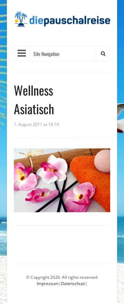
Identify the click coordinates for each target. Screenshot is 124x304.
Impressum (48, 283)
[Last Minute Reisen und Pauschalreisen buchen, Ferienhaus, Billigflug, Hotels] (62, 21)
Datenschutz (73, 283)
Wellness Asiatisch (34, 99)
